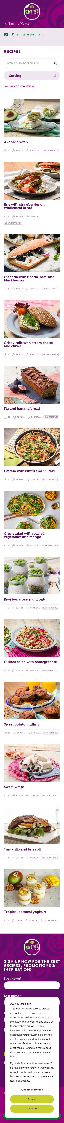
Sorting (15, 76)
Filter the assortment (27, 34)
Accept (32, 1099)
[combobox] (32, 63)
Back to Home (18, 24)
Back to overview (21, 86)
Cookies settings (32, 1089)
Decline (32, 1108)
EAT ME (32, 11)
